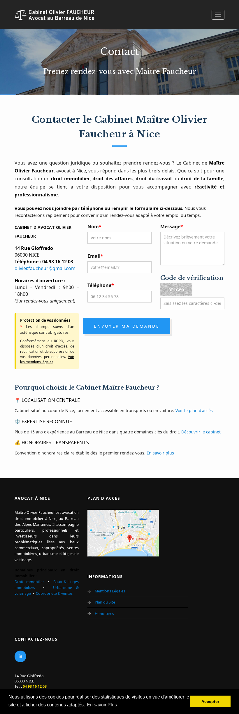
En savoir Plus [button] (102, 704)
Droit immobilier (29, 581)
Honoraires (104, 613)
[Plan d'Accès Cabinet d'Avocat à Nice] (123, 533)
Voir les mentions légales (47, 359)
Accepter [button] (210, 701)
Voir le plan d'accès (194, 410)
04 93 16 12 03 (35, 686)
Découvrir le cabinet (201, 432)
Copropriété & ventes (54, 593)
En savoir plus (160, 453)
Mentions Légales (110, 591)
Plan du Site (105, 602)
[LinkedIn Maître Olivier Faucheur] (20, 656)
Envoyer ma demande (126, 326)
